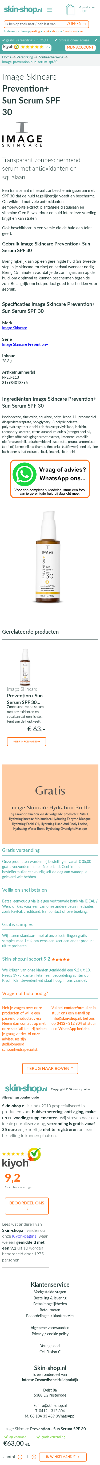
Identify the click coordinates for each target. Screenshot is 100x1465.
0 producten (87, 7)
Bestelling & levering (50, 1298)
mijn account (80, 47)
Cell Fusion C (50, 1352)
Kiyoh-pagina (24, 1236)
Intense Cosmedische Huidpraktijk (50, 1380)
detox (55, 31)
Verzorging (25, 57)
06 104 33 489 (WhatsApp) (52, 1416)
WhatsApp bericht (73, 1029)
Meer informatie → (26, 741)
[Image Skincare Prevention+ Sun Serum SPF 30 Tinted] (26, 667)
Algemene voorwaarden (50, 1328)
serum (84, 31)
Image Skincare (14, 328)
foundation (70, 31)
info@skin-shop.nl (66, 1019)
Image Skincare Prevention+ (25, 345)
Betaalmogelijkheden (50, 1304)
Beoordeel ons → (26, 1206)
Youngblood (50, 1346)
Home (6, 57)
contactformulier (78, 1008)
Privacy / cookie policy (50, 1334)
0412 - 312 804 (69, 1024)
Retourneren (50, 1310)
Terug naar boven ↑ (50, 1068)
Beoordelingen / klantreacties (50, 1316)
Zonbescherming (50, 57)
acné (46, 31)
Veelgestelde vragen (50, 1292)
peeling (35, 31)
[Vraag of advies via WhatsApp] (50, 479)
